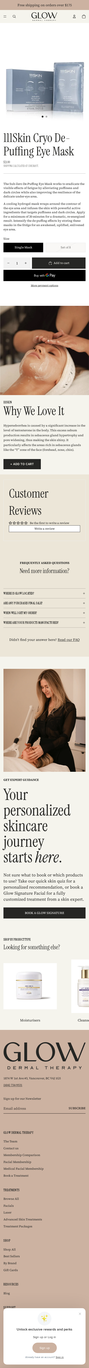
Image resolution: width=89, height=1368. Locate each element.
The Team (10, 1141)
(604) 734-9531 (12, 1085)
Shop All (9, 1249)
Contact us (11, 1148)
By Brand (10, 1263)
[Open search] (14, 16)
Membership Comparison (21, 1155)
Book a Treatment (16, 1175)
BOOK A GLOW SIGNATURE (44, 913)
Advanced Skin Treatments (22, 1219)
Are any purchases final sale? (23, 603)
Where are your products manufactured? (31, 623)
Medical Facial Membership (23, 1168)
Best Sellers (11, 1256)
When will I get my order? (20, 613)
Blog (6, 1293)
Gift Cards (10, 1270)
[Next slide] (81, 991)
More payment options (44, 285)
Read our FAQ (69, 639)
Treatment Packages (17, 1226)
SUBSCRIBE (77, 1108)
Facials (8, 1206)
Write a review (44, 528)
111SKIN (7, 402)
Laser (7, 1212)
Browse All (11, 1199)
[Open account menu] (74, 16)
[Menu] (5, 16)
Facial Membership (17, 1162)
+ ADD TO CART (22, 464)
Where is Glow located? (18, 593)
